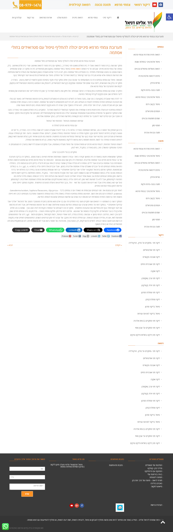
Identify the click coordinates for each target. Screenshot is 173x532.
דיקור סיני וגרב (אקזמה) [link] (151, 278)
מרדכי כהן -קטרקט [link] (155, 468)
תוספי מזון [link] (156, 125)
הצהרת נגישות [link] (156, 505)
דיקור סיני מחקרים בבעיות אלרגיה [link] (147, 320)
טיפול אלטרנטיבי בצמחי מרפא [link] (148, 97)
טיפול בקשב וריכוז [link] (153, 104)
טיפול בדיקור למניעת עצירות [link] (148, 313)
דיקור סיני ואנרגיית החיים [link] (150, 264)
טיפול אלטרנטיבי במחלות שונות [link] (147, 61)
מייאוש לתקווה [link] (156, 486)
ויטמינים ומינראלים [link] (153, 111)
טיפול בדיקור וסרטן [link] (152, 306)
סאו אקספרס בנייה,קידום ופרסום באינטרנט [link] (26, 528)
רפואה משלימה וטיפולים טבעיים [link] (147, 68)
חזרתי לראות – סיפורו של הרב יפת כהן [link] (147, 480)
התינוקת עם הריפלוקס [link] (153, 471)
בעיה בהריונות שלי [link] (154, 474)
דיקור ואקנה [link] (155, 271)
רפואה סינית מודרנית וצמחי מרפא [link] (147, 54)
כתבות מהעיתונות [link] (116, 465)
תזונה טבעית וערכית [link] (152, 132)
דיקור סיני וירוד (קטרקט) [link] (150, 285)
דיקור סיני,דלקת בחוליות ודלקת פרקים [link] (145, 335)
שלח (27, 493)
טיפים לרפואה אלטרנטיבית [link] (149, 76)
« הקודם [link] (118, 245)
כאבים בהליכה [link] (156, 483)
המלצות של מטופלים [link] (153, 465)
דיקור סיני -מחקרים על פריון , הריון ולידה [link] (144, 242)
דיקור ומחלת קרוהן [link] (153, 299)
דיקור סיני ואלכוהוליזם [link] (151, 250)
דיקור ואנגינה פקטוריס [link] (151, 257)
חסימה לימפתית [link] (156, 477)
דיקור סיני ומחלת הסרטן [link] (150, 292)
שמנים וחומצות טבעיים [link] (151, 118)
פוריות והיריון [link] (155, 83)
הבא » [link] (10, 245)
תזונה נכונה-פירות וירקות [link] (150, 90)
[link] (169, 16)
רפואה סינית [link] (76, 68)
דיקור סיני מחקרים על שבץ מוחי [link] (147, 327)
